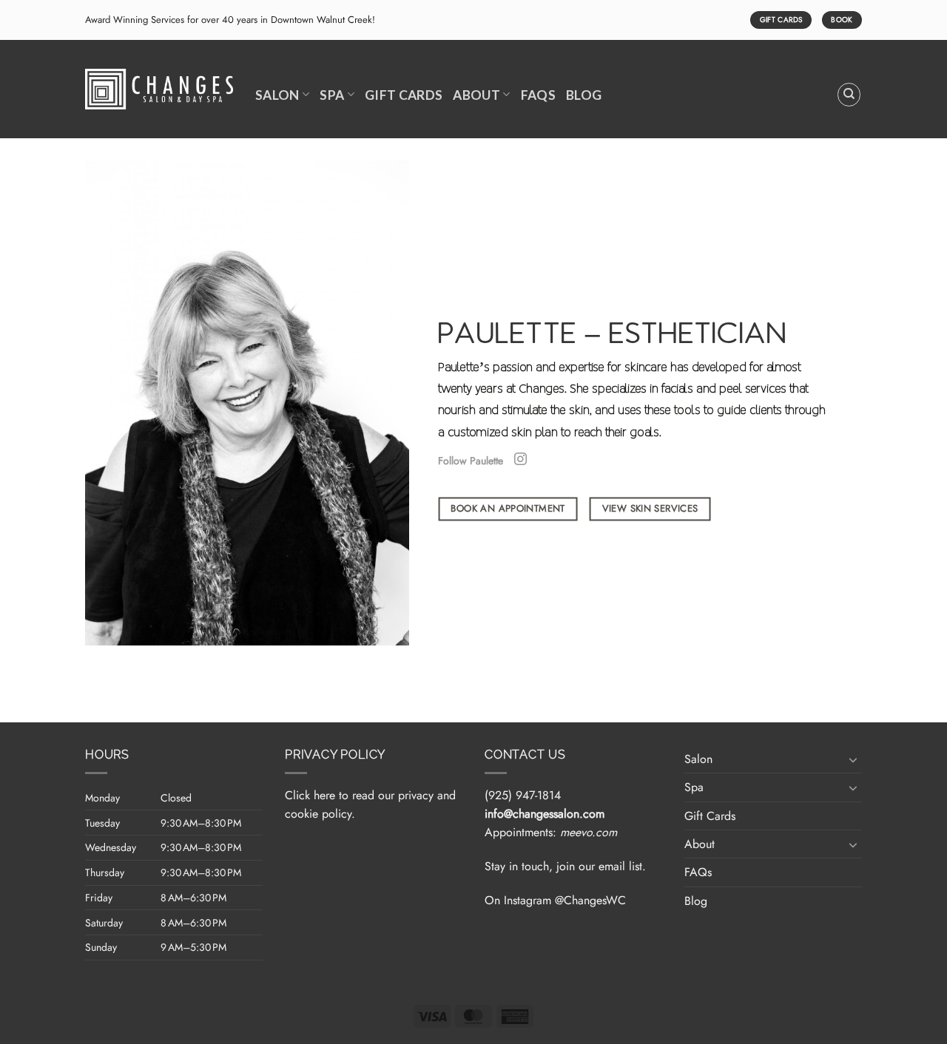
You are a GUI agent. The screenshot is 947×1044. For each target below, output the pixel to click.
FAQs (538, 95)
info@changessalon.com (544, 813)
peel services (752, 388)
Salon (277, 95)
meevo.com (588, 832)
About (476, 95)
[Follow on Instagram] (520, 460)
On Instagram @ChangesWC (555, 900)
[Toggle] (853, 759)
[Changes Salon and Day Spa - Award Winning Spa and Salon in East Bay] (159, 89)
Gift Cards (404, 95)
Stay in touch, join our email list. (565, 866)
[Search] (849, 94)
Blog (583, 95)
